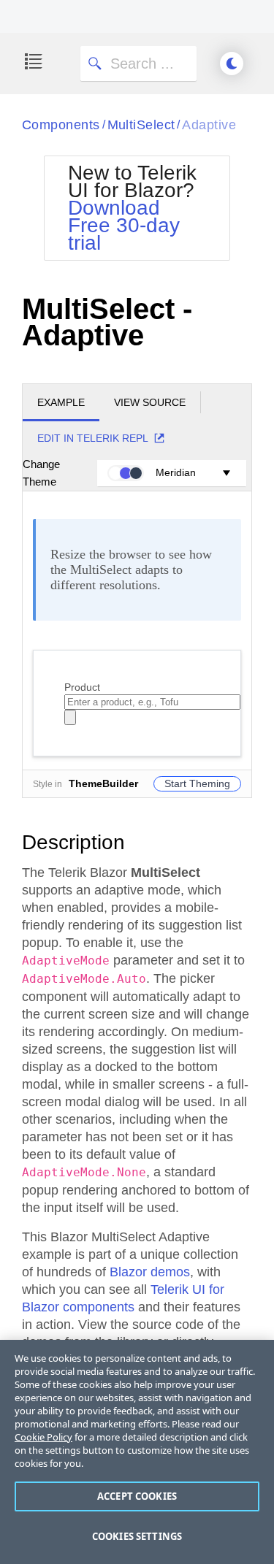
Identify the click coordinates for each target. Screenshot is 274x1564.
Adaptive (209, 125)
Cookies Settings (137, 1536)
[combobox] (152, 702)
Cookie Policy (43, 1437)
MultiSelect (141, 125)
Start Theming (197, 783)
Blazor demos (150, 1272)
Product (82, 687)
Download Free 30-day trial (124, 225)
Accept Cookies (137, 1496)
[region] (137, 1452)
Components (61, 125)
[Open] (70, 717)
